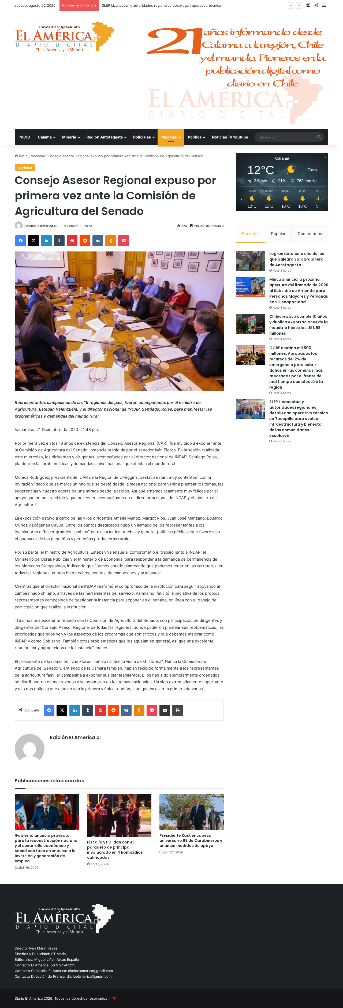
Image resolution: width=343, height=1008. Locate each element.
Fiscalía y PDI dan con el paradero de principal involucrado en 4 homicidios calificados (115, 849)
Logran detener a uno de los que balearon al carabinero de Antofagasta (296, 259)
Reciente (250, 233)
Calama (45, 137)
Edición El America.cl (40, 226)
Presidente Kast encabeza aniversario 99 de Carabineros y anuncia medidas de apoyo (190, 840)
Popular (278, 233)
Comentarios (310, 233)
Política (195, 137)
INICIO (24, 137)
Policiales (142, 137)
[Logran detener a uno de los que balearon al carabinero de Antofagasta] (250, 261)
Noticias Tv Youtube (230, 137)
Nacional (169, 137)
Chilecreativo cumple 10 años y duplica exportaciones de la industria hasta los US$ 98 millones (298, 325)
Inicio (23, 156)
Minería (69, 137)
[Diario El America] (64, 38)
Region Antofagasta (105, 137)
